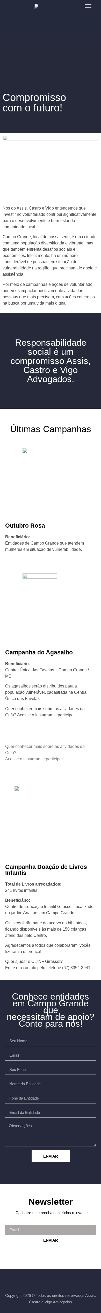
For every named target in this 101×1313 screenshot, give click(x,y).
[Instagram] (50, 1280)
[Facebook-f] (38, 1280)
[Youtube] (62, 1280)
